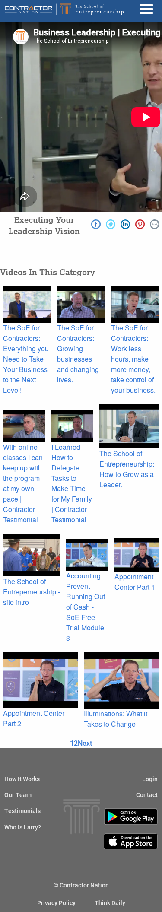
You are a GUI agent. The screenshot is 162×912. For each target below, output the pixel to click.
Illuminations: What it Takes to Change (115, 719)
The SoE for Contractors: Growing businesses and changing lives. (78, 354)
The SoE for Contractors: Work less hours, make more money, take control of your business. (133, 359)
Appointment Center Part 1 (134, 582)
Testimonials (22, 811)
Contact (147, 795)
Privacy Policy (56, 903)
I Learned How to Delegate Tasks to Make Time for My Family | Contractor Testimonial (71, 483)
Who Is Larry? (22, 827)
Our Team (18, 795)
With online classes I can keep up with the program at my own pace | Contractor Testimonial (23, 483)
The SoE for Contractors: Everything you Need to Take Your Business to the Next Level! (26, 359)
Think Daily (110, 903)
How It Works (22, 779)
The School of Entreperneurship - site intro (31, 591)
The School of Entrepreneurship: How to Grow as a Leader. (126, 468)
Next (85, 742)
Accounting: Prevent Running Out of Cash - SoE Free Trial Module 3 (85, 607)
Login (150, 779)
